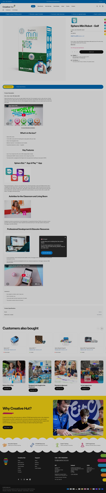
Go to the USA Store (47, 252)
